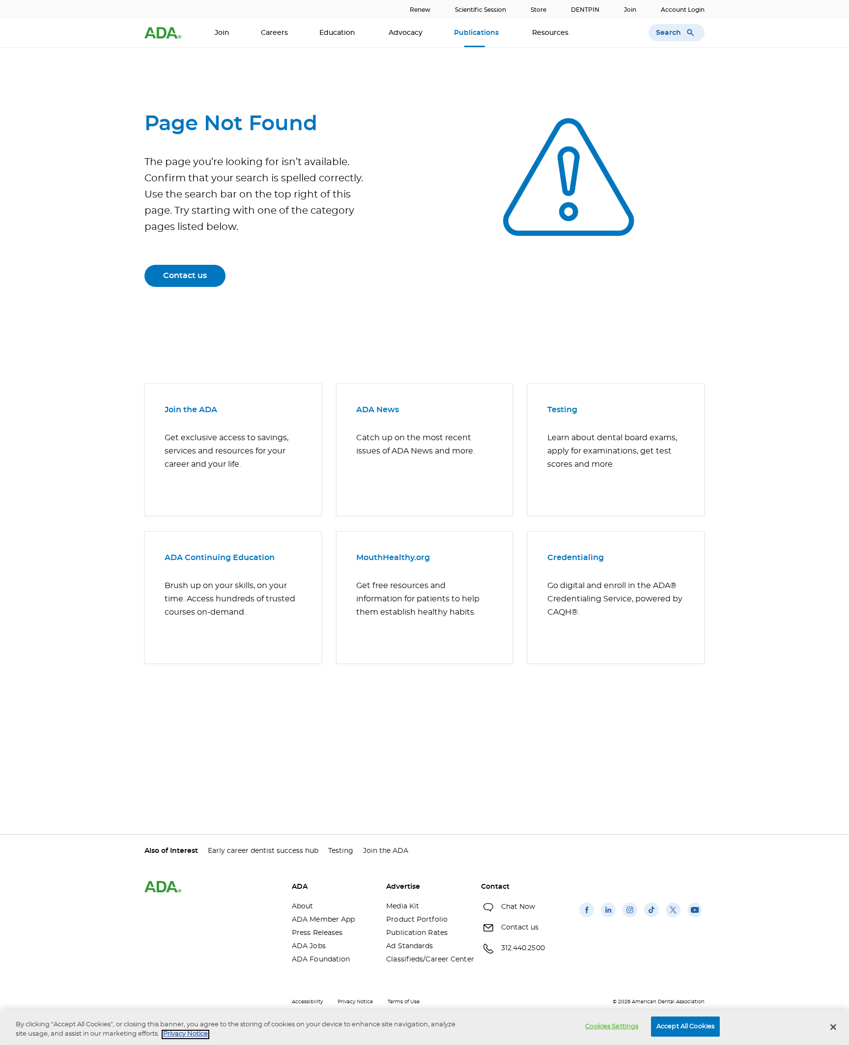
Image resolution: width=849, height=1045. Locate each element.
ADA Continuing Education (220, 558)
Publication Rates (417, 933)
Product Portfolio (417, 919)
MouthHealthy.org (393, 558)
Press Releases (317, 933)
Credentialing (575, 558)
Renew (420, 10)
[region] (424, 1027)
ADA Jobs (309, 946)
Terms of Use (404, 1001)
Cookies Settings (611, 1026)
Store (538, 10)
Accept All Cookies (685, 1026)
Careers (274, 32)
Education (338, 32)
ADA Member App (323, 919)
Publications (477, 32)
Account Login (683, 10)
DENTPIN (585, 10)
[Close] (833, 1027)
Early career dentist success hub (263, 850)
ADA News (377, 410)
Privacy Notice (355, 1001)
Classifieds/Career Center (426, 959)
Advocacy (406, 32)
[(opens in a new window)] (586, 917)
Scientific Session (480, 10)
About (302, 906)
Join (630, 10)
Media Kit (402, 906)
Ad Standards (409, 946)
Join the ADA (191, 410)
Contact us (185, 276)
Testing (562, 410)
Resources (551, 32)
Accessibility (307, 1001)
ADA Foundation (321, 959)
